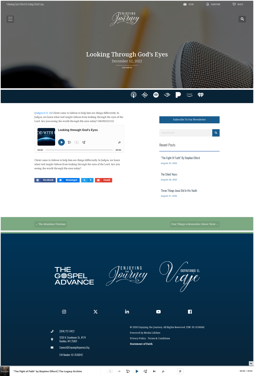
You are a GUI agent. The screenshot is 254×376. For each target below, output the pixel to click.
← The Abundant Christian (50, 224)
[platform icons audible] (167, 95)
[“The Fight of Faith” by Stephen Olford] (189, 160)
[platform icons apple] (133, 95)
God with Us (127, 68)
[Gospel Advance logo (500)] (74, 276)
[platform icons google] (144, 95)
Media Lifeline (152, 333)
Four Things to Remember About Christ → (195, 224)
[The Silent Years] (189, 177)
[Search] (216, 133)
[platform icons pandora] (178, 95)
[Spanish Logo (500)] (180, 276)
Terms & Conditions (159, 338)
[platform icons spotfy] (156, 95)
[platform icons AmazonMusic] (189, 95)
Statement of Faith (141, 344)
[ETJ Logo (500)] (127, 276)
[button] (188, 4)
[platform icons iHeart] (200, 95)
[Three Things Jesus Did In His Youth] (189, 193)
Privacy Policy (138, 338)
